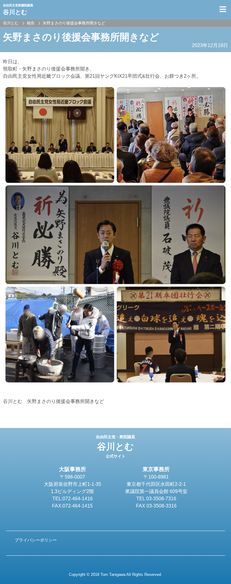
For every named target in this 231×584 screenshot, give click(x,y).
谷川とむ (115, 447)
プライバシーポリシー (36, 540)
